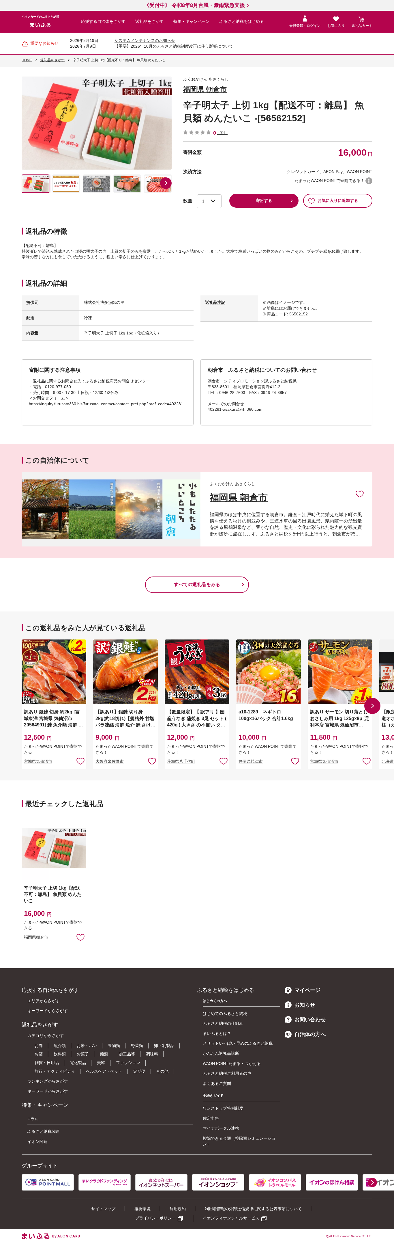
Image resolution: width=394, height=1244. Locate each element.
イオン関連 (37, 1141)
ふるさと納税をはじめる (241, 21)
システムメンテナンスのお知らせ (145, 40)
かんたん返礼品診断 (221, 1053)
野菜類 (137, 1045)
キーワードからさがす (47, 1010)
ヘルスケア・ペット (104, 1071)
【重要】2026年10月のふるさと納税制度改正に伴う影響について (174, 46)
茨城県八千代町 (181, 761)
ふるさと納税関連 (43, 1131)
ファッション (128, 1062)
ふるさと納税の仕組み (223, 1023)
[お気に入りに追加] (359, 493)
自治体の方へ (310, 1034)
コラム (32, 1119)
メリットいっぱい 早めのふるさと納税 (238, 1043)
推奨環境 (142, 1208)
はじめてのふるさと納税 (225, 1013)
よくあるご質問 (217, 1083)
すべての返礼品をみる (197, 584)
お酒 (39, 1054)
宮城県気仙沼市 (38, 761)
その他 (162, 1071)
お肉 (39, 1045)
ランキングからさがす (47, 1081)
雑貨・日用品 (47, 1062)
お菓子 (83, 1054)
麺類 (104, 1054)
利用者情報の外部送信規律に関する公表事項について (253, 1208)
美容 (101, 1062)
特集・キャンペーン (191, 21)
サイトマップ (103, 1208)
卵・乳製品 (164, 1045)
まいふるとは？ (217, 1033)
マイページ (307, 990)
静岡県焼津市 (251, 761)
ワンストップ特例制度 (223, 1108)
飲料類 (60, 1054)
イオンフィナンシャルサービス (231, 1218)
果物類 (114, 1045)
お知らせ (304, 1005)
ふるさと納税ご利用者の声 (227, 1073)
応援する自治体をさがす (103, 21)
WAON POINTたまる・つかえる (232, 1063)
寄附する (264, 200)
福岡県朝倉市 (36, 937)
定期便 (139, 1071)
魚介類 (60, 1045)
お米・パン (87, 1045)
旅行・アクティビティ (55, 1071)
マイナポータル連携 (221, 1128)
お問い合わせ (310, 1019)
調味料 (152, 1054)
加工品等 (127, 1054)
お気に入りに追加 (359, 493)
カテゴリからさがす (45, 1035)
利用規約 (178, 1208)
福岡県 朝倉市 (205, 89)
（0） (222, 132)
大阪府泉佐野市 (109, 761)
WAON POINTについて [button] (368, 180)
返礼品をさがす (149, 21)
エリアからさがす (43, 1000)
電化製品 (78, 1062)
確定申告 (211, 1118)
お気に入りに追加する (338, 200)
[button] (166, 183)
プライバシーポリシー (155, 1218)
